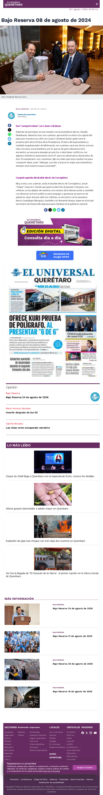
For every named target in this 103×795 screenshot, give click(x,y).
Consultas (71, 759)
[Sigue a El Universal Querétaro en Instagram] (91, 733)
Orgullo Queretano (38, 738)
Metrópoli (9, 747)
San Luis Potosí (56, 732)
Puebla (52, 738)
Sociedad (9, 732)
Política (8, 741)
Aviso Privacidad (77, 779)
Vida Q (7, 759)
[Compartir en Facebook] (9, 125)
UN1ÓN (70, 744)
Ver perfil (22, 117)
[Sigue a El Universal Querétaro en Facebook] (83, 733)
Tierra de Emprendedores (37, 742)
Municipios (9, 750)
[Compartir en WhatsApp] (9, 134)
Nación (8, 738)
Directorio (14, 779)
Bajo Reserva (22, 109)
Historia (89, 779)
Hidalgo (52, 741)
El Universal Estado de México (57, 745)
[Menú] (97, 4)
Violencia (53, 779)
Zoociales (34, 747)
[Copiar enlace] (9, 143)
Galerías (21, 732)
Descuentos (72, 756)
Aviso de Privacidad (51, 771)
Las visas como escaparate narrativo (28, 427)
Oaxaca (52, 735)
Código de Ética (40, 779)
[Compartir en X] (9, 130)
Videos (21, 735)
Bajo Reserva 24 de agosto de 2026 (27, 397)
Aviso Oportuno (73, 750)
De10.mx (70, 735)
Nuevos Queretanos (38, 750)
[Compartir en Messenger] (9, 139)
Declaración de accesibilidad (51, 782)
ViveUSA (70, 741)
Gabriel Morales (14, 423)
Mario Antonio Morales (18, 408)
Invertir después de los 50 (22, 412)
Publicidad (63, 779)
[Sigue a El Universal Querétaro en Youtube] (95, 733)
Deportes (9, 753)
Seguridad (9, 735)
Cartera (8, 744)
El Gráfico (71, 732)
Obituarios (71, 753)
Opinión (11, 387)
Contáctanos (26, 779)
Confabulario (72, 747)
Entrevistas (35, 732)
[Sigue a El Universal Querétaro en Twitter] (87, 733)
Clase (69, 738)
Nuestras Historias (38, 735)
